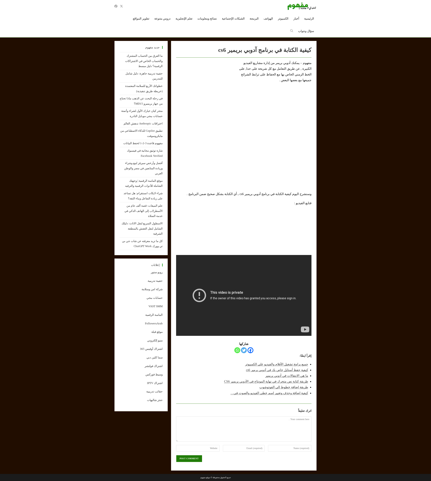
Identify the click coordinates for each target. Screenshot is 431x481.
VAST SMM (155, 306)
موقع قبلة (157, 331)
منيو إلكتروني (155, 340)
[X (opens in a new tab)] (121, 6)
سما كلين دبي (154, 357)
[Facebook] (250, 350)
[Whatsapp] (237, 350)
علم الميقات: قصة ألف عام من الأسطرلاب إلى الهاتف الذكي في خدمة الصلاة (143, 211)
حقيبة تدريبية (155, 280)
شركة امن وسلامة (152, 289)
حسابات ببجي (154, 297)
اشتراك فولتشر (154, 366)
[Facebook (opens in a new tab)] (116, 6)
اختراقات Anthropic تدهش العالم (143, 123)
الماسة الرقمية (154, 314)
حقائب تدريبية (154, 391)
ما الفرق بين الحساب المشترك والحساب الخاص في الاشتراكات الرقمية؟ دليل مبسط (144, 61)
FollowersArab (154, 323)
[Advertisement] (204, 85)
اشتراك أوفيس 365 (151, 348)
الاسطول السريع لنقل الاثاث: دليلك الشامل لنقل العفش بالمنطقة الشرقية (142, 228)
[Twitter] (244, 350)
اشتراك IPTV (155, 383)
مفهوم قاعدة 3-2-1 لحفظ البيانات (143, 143)
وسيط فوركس (154, 374)
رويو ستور (157, 272)
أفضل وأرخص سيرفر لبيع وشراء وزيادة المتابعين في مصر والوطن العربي (143, 168)
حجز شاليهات (155, 400)
